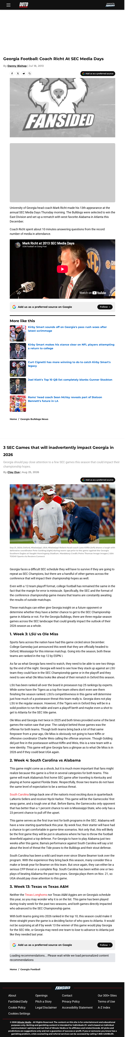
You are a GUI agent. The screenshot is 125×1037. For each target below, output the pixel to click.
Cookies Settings (19, 1013)
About (12, 995)
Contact (67, 995)
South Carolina (19, 794)
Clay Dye (13, 472)
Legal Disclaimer (46, 1007)
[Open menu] (8, 5)
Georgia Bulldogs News (34, 419)
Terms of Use (106, 1001)
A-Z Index (104, 1007)
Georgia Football (30, 969)
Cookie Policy (17, 1007)
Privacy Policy (71, 1001)
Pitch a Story (43, 1001)
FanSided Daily (18, 1001)
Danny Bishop (17, 65)
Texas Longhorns (36, 894)
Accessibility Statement (77, 1007)
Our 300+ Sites (107, 995)
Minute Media (24, 1022)
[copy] (29, 73)
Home (13, 419)
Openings (41, 995)
